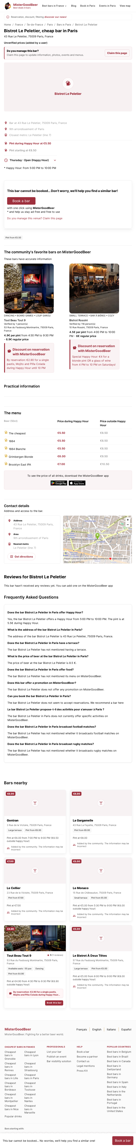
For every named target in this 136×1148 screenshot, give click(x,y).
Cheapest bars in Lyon (31, 1053)
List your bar (54, 1051)
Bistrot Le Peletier (86, 24)
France (19, 24)
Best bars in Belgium (119, 1051)
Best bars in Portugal (114, 1101)
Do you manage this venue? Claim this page (34, 218)
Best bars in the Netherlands (116, 1093)
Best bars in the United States (116, 1109)
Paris (50, 24)
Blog (73, 5)
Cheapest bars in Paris (31, 1076)
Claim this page (117, 53)
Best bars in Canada (118, 1061)
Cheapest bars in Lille (11, 1076)
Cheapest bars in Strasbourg (30, 1067)
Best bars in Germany (114, 1075)
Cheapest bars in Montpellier (11, 1098)
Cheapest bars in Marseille (30, 1109)
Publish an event (56, 1056)
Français (81, 1029)
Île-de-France (35, 24)
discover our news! (55, 16)
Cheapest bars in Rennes (10, 1067)
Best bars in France (53, 5)
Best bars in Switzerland (114, 1067)
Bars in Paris (64, 24)
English (96, 1029)
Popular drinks (13, 1116)
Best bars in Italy (116, 1086)
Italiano (111, 1029)
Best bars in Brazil (117, 1056)
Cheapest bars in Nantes (30, 1098)
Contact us (83, 1061)
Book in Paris (87, 5)
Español (126, 1029)
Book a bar (21, 201)
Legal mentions (86, 1065)
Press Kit (82, 1070)
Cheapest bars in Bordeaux (10, 1086)
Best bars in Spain (117, 1082)
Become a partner (87, 1056)
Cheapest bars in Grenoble (10, 1055)
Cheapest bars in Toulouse (30, 1086)
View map (125, 5)
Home (7, 24)
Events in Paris (107, 5)
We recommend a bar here (107, 702)
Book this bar (54, 1003)
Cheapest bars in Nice (12, 1107)
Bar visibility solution (59, 1061)
